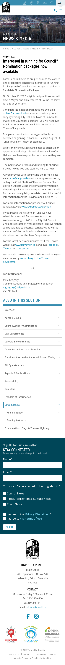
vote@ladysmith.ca (20, 178)
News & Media (30, 48)
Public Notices (15, 412)
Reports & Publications (17, 373)
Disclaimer (27, 654)
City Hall (16, 48)
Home (6, 48)
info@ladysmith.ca (36, 607)
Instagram (23, 248)
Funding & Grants (16, 420)
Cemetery (10, 389)
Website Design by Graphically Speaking (32, 658)
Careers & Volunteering (17, 341)
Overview (10, 309)
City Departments (14, 333)
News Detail (47, 48)
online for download (14, 113)
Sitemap (52, 654)
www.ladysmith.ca (25, 244)
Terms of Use (14, 654)
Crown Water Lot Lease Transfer (22, 349)
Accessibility (12, 381)
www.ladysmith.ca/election (36, 206)
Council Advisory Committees (21, 325)
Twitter (7, 248)
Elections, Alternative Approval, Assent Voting (30, 357)
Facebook (52, 244)
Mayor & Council (13, 317)
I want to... (60, 4)
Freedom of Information (18, 396)
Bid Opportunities (14, 365)
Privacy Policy (40, 654)
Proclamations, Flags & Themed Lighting (27, 428)
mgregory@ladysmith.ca (16, 287)
